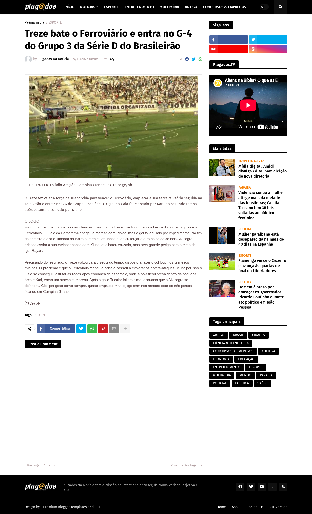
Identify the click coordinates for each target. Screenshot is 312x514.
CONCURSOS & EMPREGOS (233, 351)
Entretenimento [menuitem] (139, 7)
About (236, 507)
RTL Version (278, 507)
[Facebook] (187, 59)
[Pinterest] (103, 328)
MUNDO (245, 375)
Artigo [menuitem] (191, 7)
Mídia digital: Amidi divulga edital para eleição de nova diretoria (262, 171)
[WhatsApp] (200, 59)
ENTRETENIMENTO (226, 367)
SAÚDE (262, 383)
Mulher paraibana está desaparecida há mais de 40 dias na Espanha (261, 239)
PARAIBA (266, 375)
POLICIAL (220, 383)
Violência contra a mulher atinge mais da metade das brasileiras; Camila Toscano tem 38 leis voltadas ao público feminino (261, 205)
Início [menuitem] (69, 7)
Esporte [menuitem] (111, 7)
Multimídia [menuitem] (169, 7)
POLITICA (242, 383)
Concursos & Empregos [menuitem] (224, 7)
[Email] (114, 328)
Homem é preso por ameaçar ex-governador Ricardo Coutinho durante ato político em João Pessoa (261, 297)
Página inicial (35, 22)
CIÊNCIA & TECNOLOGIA (231, 343)
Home (221, 507)
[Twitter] (194, 59)
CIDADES (258, 335)
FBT (97, 507)
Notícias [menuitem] (87, 7)
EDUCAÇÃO (246, 359)
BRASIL (238, 335)
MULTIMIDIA (222, 375)
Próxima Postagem (185, 465)
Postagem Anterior (41, 465)
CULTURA (268, 351)
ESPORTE (55, 22)
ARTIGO (218, 335)
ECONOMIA (221, 359)
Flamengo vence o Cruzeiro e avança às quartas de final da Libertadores (262, 265)
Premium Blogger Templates (65, 507)
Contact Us (255, 507)
